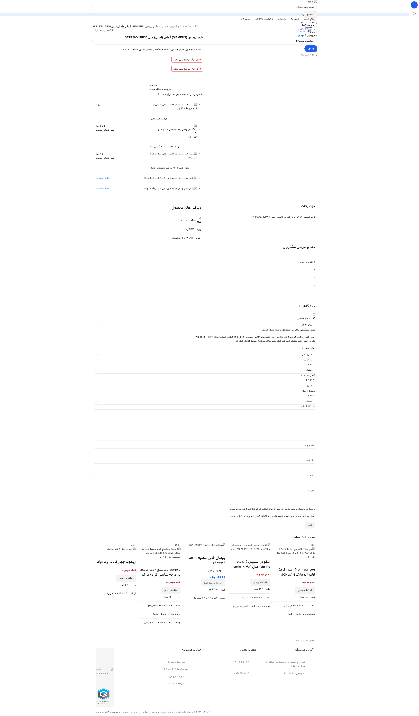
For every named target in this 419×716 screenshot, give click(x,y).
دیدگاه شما (308, 407)
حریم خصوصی (176, 676)
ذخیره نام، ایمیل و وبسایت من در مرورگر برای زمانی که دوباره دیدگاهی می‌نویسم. (272, 509)
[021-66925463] (253, 664)
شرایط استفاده (176, 684)
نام (312, 475)
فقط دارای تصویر (306, 318)
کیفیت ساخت (308, 375)
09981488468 (241, 673)
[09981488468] (253, 676)
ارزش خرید (309, 360)
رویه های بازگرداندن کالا (176, 669)
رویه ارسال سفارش (176, 662)
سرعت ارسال (308, 391)
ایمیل (311, 490)
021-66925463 (241, 662)
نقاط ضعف (309, 460)
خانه (194, 26)
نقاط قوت (310, 446)
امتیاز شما (308, 348)
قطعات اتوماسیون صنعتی (175, 26)
